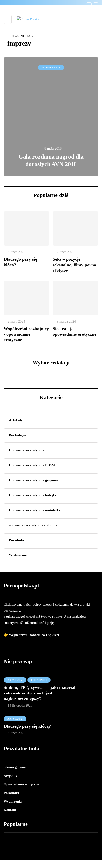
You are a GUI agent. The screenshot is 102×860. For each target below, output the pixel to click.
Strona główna (15, 767)
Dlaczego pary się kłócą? (27, 726)
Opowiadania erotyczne (21, 784)
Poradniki (39, 680)
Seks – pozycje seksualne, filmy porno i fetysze (74, 265)
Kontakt (10, 810)
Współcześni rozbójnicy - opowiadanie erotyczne (26, 334)
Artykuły (15, 680)
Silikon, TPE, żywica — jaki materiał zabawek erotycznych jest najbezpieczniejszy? (39, 693)
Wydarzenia (51, 67)
